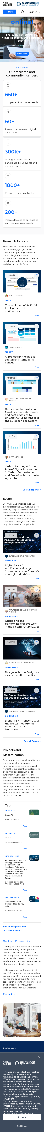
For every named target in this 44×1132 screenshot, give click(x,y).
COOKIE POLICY (14, 1111)
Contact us (9, 994)
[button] (2, 38)
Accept (22, 1117)
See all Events (31, 741)
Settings (22, 1126)
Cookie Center (10, 1048)
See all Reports (31, 490)
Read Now (22, 54)
